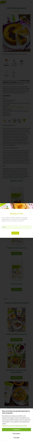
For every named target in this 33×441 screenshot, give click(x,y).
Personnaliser (16, 433)
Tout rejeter (17, 437)
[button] (31, 204)
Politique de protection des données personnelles (14, 425)
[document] (16, 220)
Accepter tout (16, 429)
